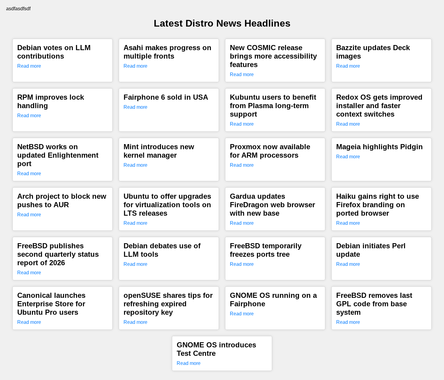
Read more (29, 66)
